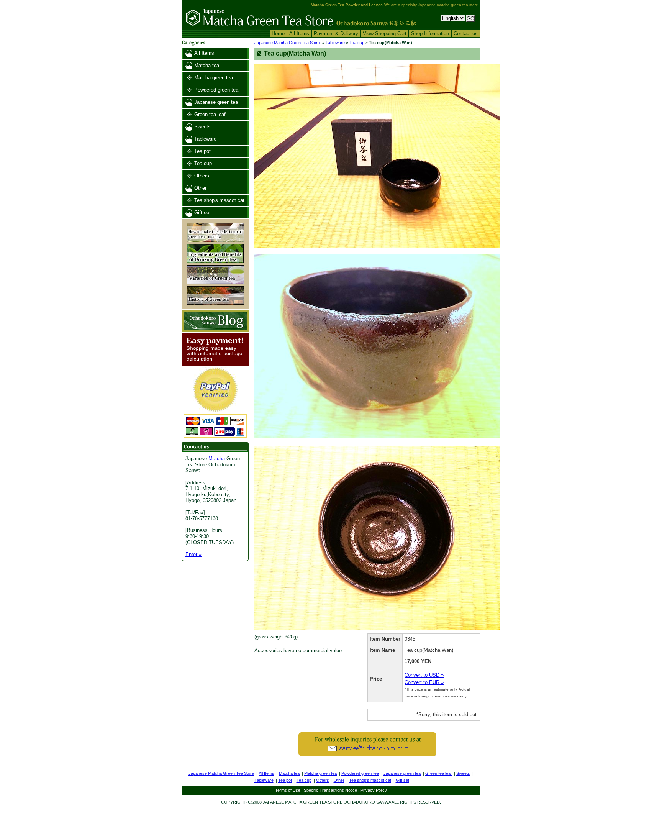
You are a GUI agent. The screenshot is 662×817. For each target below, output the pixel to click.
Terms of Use (287, 790)
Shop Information (430, 33)
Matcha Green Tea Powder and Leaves (347, 5)
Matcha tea (206, 65)
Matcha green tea (213, 77)
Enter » (193, 554)
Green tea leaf (210, 114)
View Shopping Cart (384, 33)
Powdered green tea (216, 90)
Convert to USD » (424, 675)
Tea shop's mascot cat (219, 200)
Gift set (202, 212)
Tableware (205, 139)
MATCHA (293, 802)
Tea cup (203, 163)
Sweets (202, 127)
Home (278, 33)
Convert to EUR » (424, 682)
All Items (299, 33)
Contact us (466, 33)
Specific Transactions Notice (330, 790)
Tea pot (202, 151)
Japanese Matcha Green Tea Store (287, 42)
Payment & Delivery (336, 33)
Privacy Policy (373, 790)
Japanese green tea (216, 102)
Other (200, 188)
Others (201, 176)
